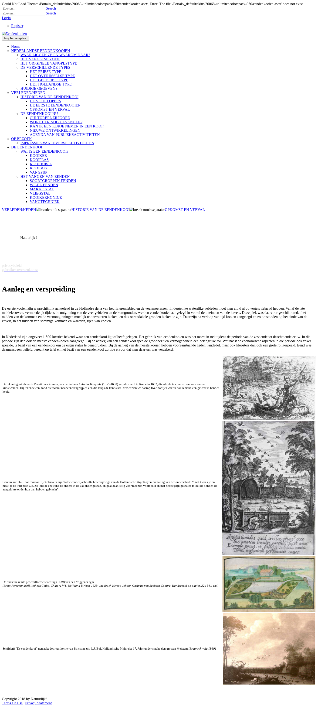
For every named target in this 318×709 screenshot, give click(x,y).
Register (17, 26)
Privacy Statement (38, 703)
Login (6, 18)
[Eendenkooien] (14, 34)
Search (51, 8)
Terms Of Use (12, 703)
